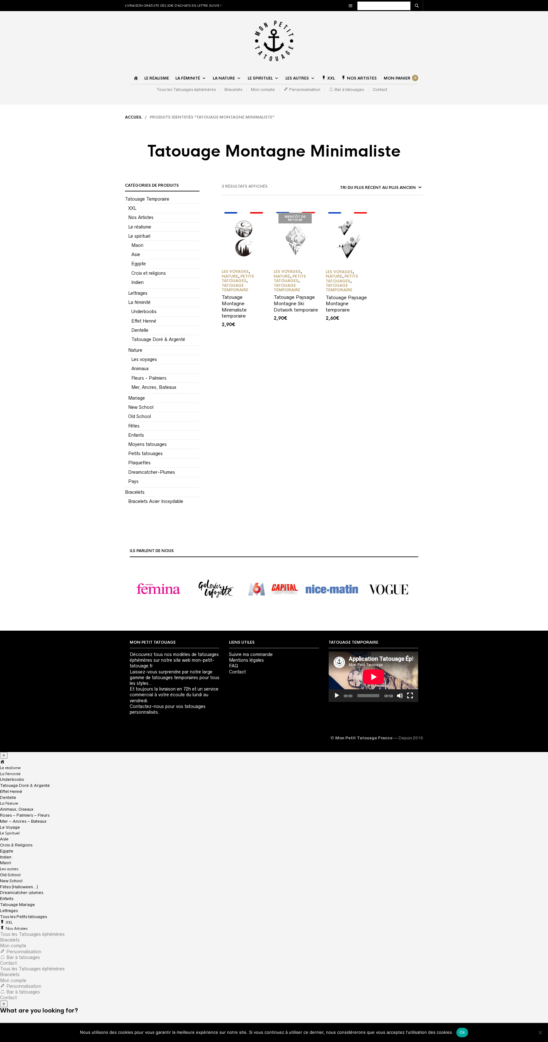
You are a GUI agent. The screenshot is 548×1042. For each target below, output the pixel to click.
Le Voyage (10, 827)
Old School (139, 416)
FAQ (233, 665)
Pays (133, 481)
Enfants (136, 435)
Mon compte (263, 89)
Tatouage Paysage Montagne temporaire (346, 303)
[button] (158, 589)
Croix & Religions (16, 845)
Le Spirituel (260, 78)
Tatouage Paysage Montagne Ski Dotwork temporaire (296, 303)
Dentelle (139, 330)
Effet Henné (143, 321)
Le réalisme (156, 78)
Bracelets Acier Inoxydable (155, 501)
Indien (137, 282)
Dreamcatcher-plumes (21, 892)
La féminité (139, 302)
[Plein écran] (410, 695)
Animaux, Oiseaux (16, 809)
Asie (135, 254)
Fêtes (134, 425)
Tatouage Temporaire (147, 199)
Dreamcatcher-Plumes (151, 472)
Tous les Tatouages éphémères (186, 89)
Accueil (133, 117)
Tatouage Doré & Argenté (158, 339)
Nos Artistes (140, 217)
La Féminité (187, 78)
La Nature (224, 78)
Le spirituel (139, 236)
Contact (380, 89)
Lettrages (137, 293)
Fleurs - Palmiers (148, 378)
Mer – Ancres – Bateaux (23, 821)
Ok (462, 1032)
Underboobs (144, 311)
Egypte (138, 263)
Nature (135, 350)
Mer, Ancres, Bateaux (153, 387)
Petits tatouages (145, 453)
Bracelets (233, 89)
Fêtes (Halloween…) (19, 886)
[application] (373, 677)
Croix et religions (148, 273)
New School (140, 407)
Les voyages (144, 359)
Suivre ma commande (251, 654)
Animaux (140, 368)
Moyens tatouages (147, 444)
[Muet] (400, 695)
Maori (137, 245)
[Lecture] (337, 695)
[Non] (540, 1032)
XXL (132, 208)
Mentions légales (246, 660)
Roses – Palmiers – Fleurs (24, 815)
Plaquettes (139, 462)
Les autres (297, 78)
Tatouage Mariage (17, 904)
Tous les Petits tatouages (23, 916)
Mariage (136, 398)
